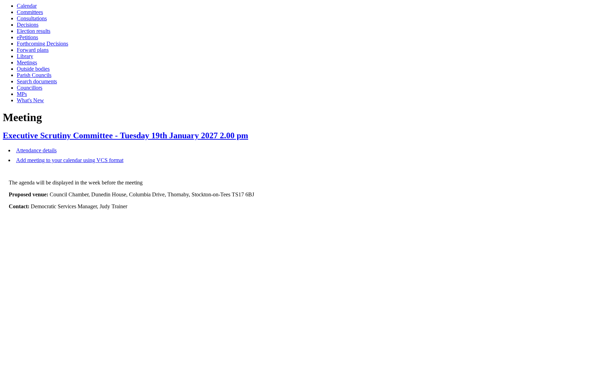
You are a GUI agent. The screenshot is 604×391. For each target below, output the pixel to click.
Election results (33, 31)
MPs (22, 94)
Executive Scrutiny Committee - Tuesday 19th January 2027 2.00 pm (125, 135)
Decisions (27, 25)
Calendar (27, 6)
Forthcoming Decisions (42, 44)
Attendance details (36, 150)
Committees (30, 12)
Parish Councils (34, 75)
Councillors (29, 88)
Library (25, 56)
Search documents (37, 81)
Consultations (32, 18)
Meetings (27, 62)
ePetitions (27, 37)
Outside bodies (33, 69)
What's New (30, 100)
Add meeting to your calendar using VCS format (69, 160)
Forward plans (33, 50)
